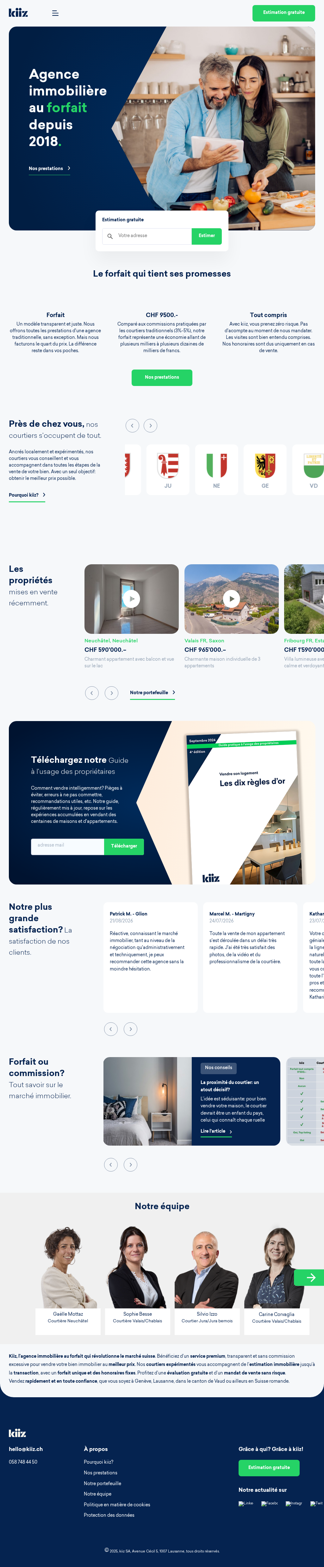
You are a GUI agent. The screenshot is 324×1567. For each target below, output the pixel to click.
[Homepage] (18, 13)
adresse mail (51, 845)
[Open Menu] (55, 13)
